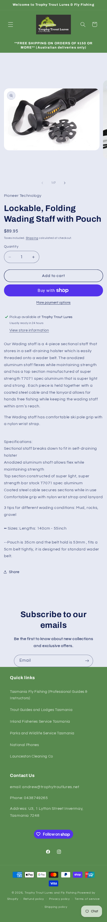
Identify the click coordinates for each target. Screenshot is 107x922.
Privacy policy (59, 899)
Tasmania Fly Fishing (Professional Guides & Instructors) (49, 695)
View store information (29, 330)
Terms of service (87, 899)
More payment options (53, 302)
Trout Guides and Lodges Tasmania (41, 710)
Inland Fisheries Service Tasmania (40, 721)
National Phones (24, 745)
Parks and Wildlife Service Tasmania (42, 733)
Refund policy (33, 899)
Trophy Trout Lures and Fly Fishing (51, 892)
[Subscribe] (87, 661)
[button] (10, 24)
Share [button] (14, 572)
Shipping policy (56, 907)
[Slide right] (64, 182)
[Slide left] (42, 182)
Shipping (32, 238)
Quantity (11, 246)
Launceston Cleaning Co (31, 756)
